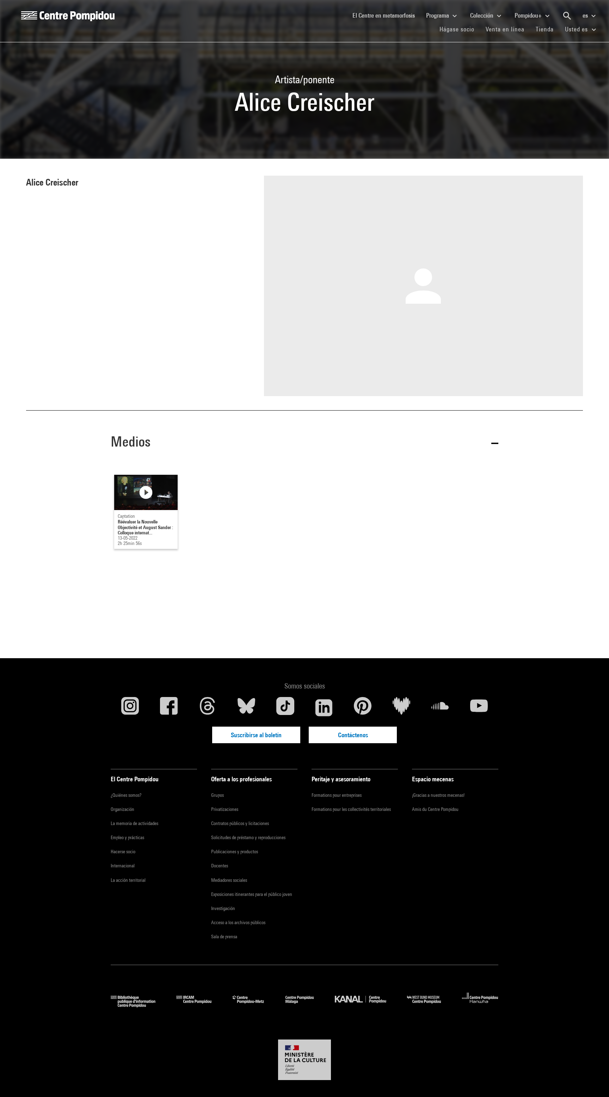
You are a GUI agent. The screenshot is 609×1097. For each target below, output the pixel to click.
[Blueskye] (246, 707)
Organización (122, 809)
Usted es (577, 29)
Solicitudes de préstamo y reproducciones (248, 837)
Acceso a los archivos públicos (238, 922)
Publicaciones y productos (234, 851)
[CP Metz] (254, 1005)
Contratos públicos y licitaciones (240, 823)
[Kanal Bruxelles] (365, 1005)
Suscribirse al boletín (256, 735)
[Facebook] (168, 707)
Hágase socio (459, 29)
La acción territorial (128, 880)
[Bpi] (138, 1005)
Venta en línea (505, 29)
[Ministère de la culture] (304, 1060)
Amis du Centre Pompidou (435, 809)
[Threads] (207, 707)
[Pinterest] (362, 707)
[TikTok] (285, 707)
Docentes (219, 865)
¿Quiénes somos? (126, 795)
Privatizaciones (224, 809)
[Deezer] (401, 707)
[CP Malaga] (304, 1005)
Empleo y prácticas (127, 837)
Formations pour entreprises (337, 795)
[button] (304, 442)
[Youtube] (479, 707)
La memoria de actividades (134, 823)
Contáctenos (353, 735)
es (586, 15)
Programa (438, 15)
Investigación (223, 908)
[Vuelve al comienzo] (592, 1080)
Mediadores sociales (229, 880)
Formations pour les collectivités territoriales (351, 809)
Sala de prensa (224, 936)
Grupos (217, 795)
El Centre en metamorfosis (386, 15)
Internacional (123, 865)
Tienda (547, 29)
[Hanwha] (480, 1005)
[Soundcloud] (440, 707)
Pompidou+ (529, 15)
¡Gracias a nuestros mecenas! (438, 795)
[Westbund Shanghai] (429, 1005)
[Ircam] (199, 1005)
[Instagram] (130, 707)
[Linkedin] (323, 707)
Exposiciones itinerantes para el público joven (251, 894)
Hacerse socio (123, 851)
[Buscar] (567, 16)
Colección (482, 15)
